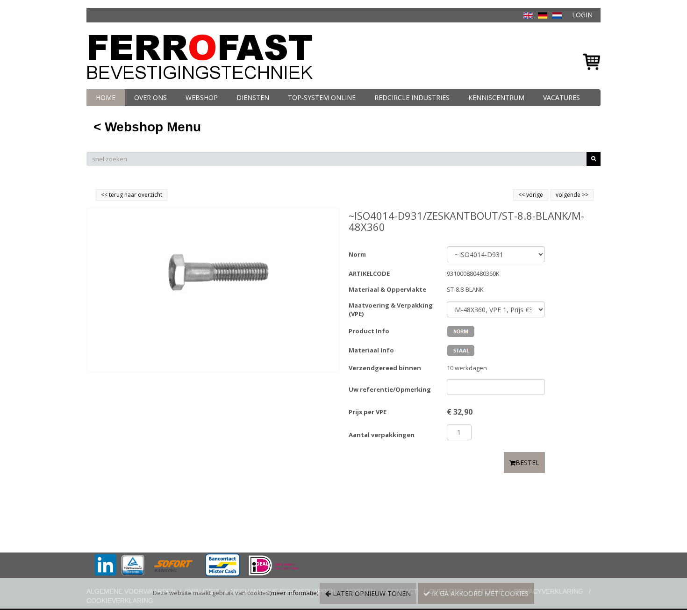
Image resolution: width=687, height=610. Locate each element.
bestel (527, 462)
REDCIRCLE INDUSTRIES (412, 97)
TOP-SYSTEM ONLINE (322, 97)
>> (584, 195)
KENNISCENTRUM (496, 97)
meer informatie (294, 592)
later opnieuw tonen (371, 593)
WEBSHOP (202, 97)
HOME (105, 97)
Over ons (150, 97)
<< (522, 195)
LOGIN (582, 14)
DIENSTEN (252, 97)
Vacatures (561, 97)
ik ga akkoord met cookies (479, 593)
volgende (572, 195)
